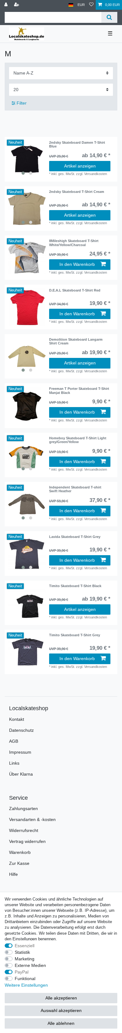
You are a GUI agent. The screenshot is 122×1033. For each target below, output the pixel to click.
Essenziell (24, 945)
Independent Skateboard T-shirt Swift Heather (75, 489)
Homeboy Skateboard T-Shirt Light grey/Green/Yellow (77, 440)
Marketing (24, 958)
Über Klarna (21, 774)
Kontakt (16, 719)
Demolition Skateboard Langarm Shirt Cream (76, 341)
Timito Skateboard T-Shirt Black (75, 586)
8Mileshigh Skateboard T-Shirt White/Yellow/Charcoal (74, 242)
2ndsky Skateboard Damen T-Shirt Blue (77, 144)
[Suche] (109, 17)
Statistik (22, 952)
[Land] (70, 5)
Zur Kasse (19, 863)
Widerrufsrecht (23, 830)
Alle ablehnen (61, 1023)
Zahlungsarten (23, 808)
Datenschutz (21, 730)
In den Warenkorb (77, 264)
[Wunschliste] (91, 5)
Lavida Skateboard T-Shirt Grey (74, 537)
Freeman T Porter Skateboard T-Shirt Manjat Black (79, 390)
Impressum (20, 752)
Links (14, 763)
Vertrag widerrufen (27, 841)
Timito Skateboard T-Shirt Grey (74, 635)
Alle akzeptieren (61, 997)
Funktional (25, 978)
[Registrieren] (17, 5)
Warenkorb (20, 852)
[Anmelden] (6, 5)
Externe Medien (30, 965)
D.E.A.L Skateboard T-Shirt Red (74, 290)
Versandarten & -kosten (32, 819)
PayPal (21, 971)
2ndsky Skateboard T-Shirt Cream (76, 192)
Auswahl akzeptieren (61, 1010)
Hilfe (13, 874)
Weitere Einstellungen (26, 985)
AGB (13, 741)
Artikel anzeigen (80, 165)
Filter (21, 103)
